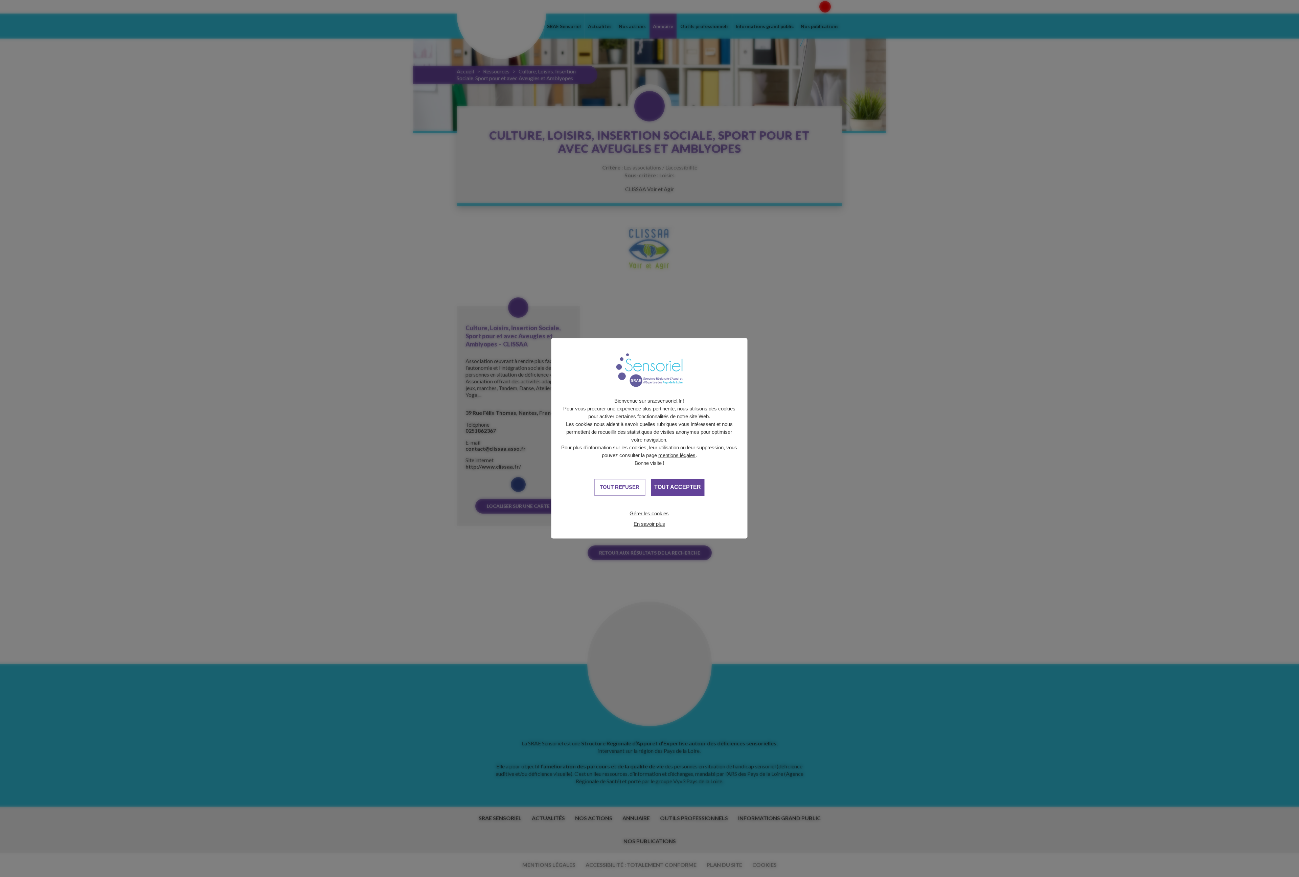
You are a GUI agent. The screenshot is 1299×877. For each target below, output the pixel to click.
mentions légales (677, 455)
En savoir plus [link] (649, 524)
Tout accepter (677, 487)
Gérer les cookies (649, 513)
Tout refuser (619, 487)
